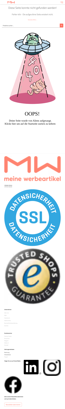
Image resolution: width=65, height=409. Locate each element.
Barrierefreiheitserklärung (10, 323)
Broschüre (6, 338)
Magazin (6, 341)
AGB (5, 315)
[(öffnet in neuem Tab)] (32, 367)
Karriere (6, 326)
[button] (13, 405)
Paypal (6, 357)
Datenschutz (7, 320)
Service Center (8, 336)
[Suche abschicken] (61, 26)
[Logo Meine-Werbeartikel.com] (30, 2)
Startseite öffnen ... (32, 20)
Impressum (7, 318)
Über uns (6, 313)
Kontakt (6, 345)
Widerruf (6, 343)
